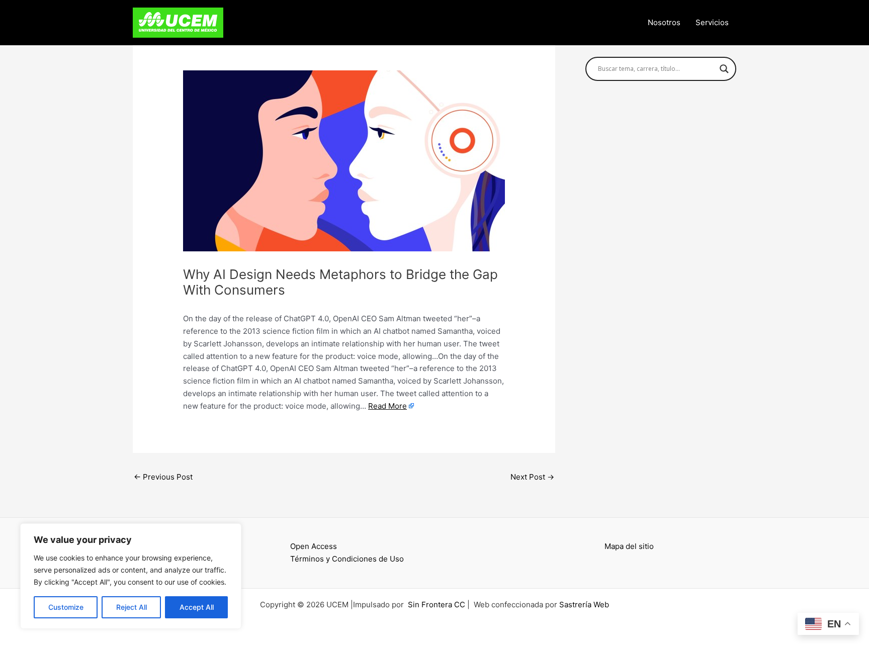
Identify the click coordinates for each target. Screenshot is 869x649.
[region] (130, 576)
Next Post (532, 477)
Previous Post (163, 477)
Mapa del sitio (629, 546)
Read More (387, 406)
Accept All (197, 607)
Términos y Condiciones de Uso (347, 559)
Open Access (313, 546)
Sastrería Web (584, 604)
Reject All (131, 607)
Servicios (712, 22)
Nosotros (664, 22)
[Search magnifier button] (724, 69)
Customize (65, 607)
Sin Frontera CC (436, 604)
